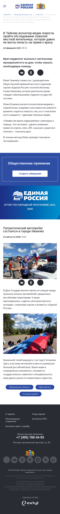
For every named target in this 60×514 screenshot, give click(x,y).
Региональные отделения (12, 420)
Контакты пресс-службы (17, 426)
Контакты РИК (39, 419)
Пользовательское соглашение (30, 481)
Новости (39, 14)
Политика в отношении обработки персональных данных (30, 486)
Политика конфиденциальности (30, 484)
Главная (7, 14)
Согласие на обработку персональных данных (30, 489)
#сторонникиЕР (30, 394)
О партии (10, 414)
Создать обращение (30, 173)
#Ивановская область (19, 387)
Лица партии (38, 414)
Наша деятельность (23, 14)
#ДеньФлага (45, 387)
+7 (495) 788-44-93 (30, 437)
